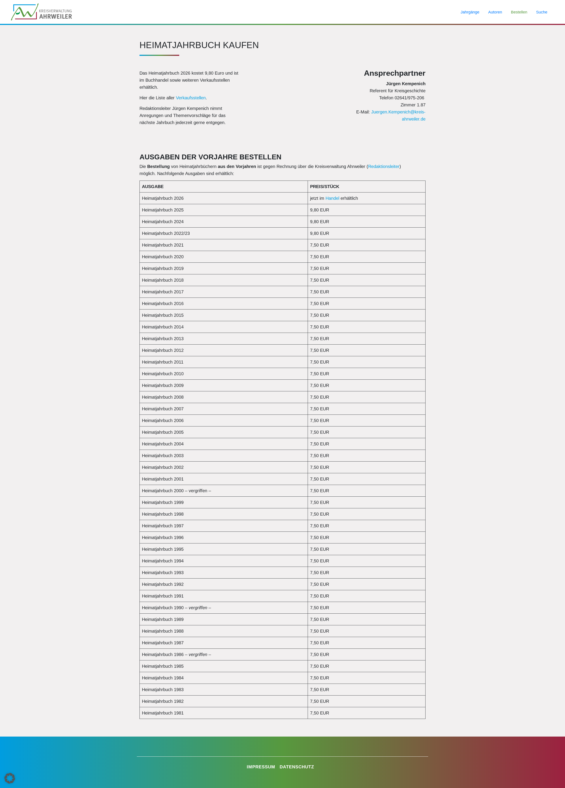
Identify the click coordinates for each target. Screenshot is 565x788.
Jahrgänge (470, 12)
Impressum (261, 766)
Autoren (495, 12)
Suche (541, 12)
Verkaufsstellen (191, 97)
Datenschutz (297, 766)
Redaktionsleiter (383, 166)
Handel (332, 198)
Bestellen (519, 12)
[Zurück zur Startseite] (41, 11)
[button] (9, 778)
